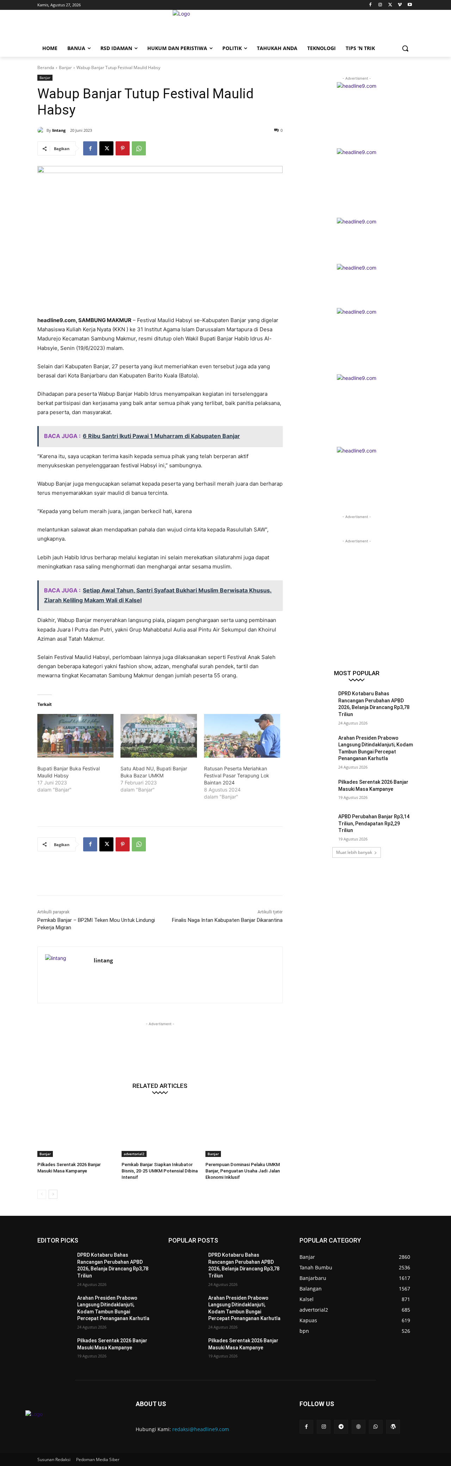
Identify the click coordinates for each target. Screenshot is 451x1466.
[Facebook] (370, 5)
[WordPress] (393, 1427)
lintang (59, 130)
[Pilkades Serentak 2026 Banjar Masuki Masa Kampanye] (76, 1130)
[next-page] (53, 1194)
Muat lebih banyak (354, 852)
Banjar (65, 67)
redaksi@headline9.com (200, 1429)
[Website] (358, 1427)
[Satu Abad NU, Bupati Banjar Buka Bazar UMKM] (159, 736)
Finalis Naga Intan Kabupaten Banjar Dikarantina (227, 920)
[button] (405, 48)
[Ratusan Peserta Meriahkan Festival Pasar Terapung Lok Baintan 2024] (242, 736)
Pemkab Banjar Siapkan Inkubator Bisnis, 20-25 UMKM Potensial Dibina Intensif (160, 1171)
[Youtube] (410, 5)
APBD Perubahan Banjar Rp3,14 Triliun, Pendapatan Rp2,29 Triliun (373, 823)
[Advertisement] (165, 878)
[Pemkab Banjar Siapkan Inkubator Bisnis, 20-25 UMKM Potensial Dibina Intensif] (160, 1130)
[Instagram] (380, 5)
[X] (390, 5)
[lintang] (42, 130)
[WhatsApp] (139, 148)
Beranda (45, 67)
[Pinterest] (123, 148)
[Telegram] (341, 1427)
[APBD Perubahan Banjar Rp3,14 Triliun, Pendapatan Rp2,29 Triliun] (316, 825)
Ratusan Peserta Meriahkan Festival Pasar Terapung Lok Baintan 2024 (236, 775)
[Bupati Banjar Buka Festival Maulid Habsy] (75, 736)
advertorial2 (134, 1153)
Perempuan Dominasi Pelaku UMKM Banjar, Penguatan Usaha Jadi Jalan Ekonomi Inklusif (242, 1171)
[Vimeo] (400, 5)
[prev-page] (41, 1194)
